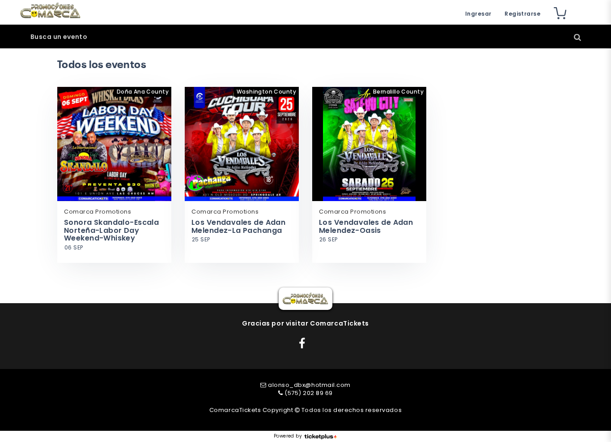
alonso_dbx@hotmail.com (309, 385)
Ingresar (478, 13)
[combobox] (305, 37)
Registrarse (522, 13)
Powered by (288, 436)
